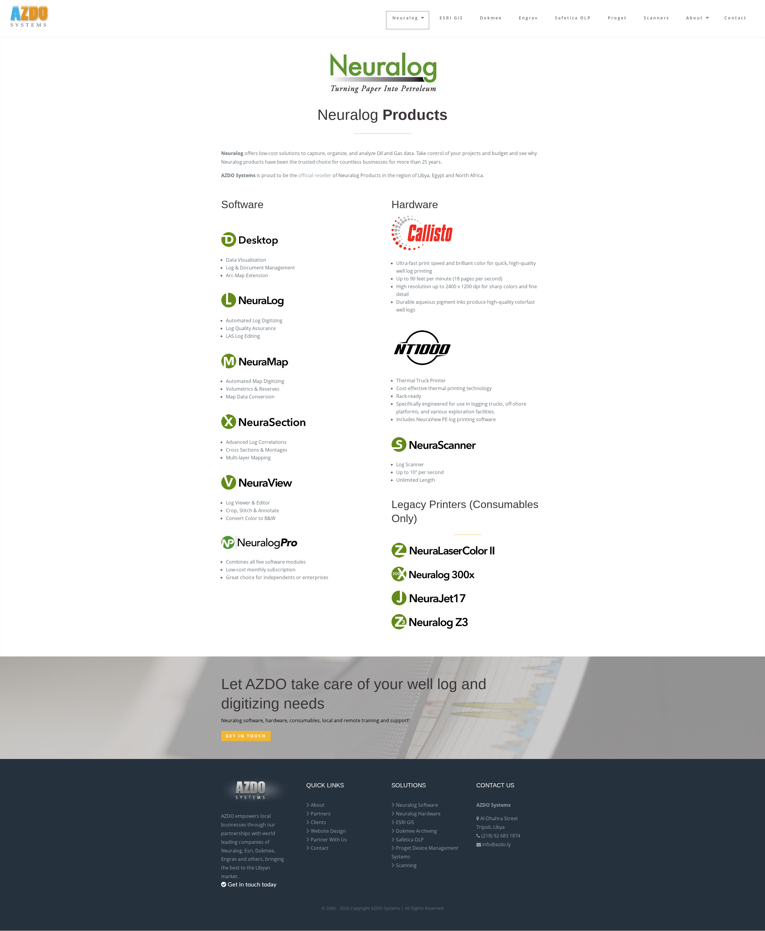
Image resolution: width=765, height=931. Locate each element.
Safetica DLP (573, 18)
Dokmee (491, 18)
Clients (318, 822)
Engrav (528, 18)
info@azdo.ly (496, 844)
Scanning (406, 865)
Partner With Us (329, 839)
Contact (735, 18)
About (694, 18)
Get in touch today (252, 885)
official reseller (314, 175)
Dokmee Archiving (416, 831)
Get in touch (246, 736)
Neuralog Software (417, 805)
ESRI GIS (451, 18)
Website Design (328, 831)
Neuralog (405, 18)
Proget (617, 18)
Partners (321, 813)
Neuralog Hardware (418, 813)
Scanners (656, 18)
